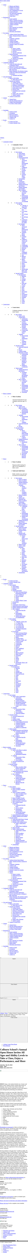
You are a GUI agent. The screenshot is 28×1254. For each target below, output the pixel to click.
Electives (24, 560)
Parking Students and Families (23, 188)
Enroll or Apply (13, 111)
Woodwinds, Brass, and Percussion (25, 270)
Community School (8, 141)
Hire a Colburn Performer (9, 1233)
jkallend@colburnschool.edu (7, 1211)
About (4, 4)
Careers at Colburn (14, 14)
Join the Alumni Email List (15, 100)
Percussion (24, 291)
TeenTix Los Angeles (17, 58)
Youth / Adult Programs (22, 546)
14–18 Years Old (20, 627)
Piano (23, 263)
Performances (6, 17)
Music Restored (13, 28)
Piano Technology (13, 59)
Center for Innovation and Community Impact (15, 64)
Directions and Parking (15, 31)
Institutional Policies (8, 1247)
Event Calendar (13, 19)
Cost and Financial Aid (18, 716)
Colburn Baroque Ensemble (16, 21)
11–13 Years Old (20, 626)
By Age (20, 204)
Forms (23, 378)
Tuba (23, 298)
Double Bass (23, 281)
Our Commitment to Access (16, 10)
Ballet (23, 552)
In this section (14, 1017)
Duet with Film (19, 834)
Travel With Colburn (17, 83)
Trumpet (24, 297)
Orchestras (24, 262)
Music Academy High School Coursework (25, 433)
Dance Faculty (22, 544)
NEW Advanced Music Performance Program (21, 592)
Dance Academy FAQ (24, 488)
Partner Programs (13, 54)
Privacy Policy (6, 1246)
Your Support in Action (18, 86)
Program (21, 429)
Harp (23, 287)
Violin (23, 301)
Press (4, 1237)
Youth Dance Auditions (24, 541)
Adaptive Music (24, 233)
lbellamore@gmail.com (5, 1217)
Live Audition (24, 340)
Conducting (25, 245)
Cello (23, 277)
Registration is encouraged (6, 1127)
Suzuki (23, 266)
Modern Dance (24, 562)
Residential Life (19, 772)
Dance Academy (23, 479)
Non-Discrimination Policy (9, 1245)
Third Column (19, 368)
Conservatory (6, 304)
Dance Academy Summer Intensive (23, 481)
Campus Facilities (13, 41)
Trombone (24, 296)
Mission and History (14, 6)
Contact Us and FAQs (14, 96)
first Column (19, 314)
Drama (23, 249)
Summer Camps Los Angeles (16, 44)
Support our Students (14, 81)
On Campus (6, 33)
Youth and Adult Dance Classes (23, 528)
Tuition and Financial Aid (22, 498)
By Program (22, 224)
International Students (25, 325)
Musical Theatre (24, 257)
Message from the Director (24, 456)
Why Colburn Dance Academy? (23, 504)
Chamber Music (24, 237)
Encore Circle (15, 89)
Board (4, 1249)
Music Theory (23, 260)
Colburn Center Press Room (10, 1044)
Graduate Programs (24, 357)
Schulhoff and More (17, 75)
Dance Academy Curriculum (23, 501)
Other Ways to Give (17, 79)
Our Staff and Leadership (15, 13)
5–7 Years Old (19, 623)
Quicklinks (5, 110)
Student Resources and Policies (23, 185)
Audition (21, 334)
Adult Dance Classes (23, 550)
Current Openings (24, 322)
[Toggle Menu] (0, 2)
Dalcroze (24, 248)
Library (11, 47)
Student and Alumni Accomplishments (20, 616)
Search (1, 998)
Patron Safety (12, 30)
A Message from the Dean (24, 193)
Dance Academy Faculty (18, 798)
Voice (23, 267)
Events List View (13, 121)
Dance (11, 26)
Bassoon (24, 276)
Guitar (23, 286)
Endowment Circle (17, 88)
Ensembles (24, 253)
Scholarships (22, 178)
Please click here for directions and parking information (13, 1200)
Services (14, 51)
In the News (12, 16)
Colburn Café (12, 40)
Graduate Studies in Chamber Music (24, 362)
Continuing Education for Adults (24, 221)
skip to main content (5, 0)
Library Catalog (16, 48)
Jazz (23, 255)
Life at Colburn (24, 437)
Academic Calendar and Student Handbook (25, 374)
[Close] (0, 106)
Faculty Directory (13, 11)
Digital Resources (16, 50)
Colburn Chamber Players (15, 23)
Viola (23, 300)
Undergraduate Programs (22, 721)
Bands (23, 171)
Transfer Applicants (24, 328)
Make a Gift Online (14, 78)
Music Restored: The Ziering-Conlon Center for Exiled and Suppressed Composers (18, 72)
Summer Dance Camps (18, 820)
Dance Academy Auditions (24, 492)
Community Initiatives (8, 62)
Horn (23, 289)
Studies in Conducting (25, 366)
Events (4, 120)
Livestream (12, 113)
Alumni (5, 98)
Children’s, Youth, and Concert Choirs (24, 241)
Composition (19, 644)
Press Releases (6, 1045)
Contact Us (12, 118)
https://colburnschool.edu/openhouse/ (15, 1177)
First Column (19, 152)
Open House (22, 153)
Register (21, 156)
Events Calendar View (14, 123)
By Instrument (22, 274)
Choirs (23, 173)
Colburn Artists (22, 351)
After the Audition (24, 343)
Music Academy (7, 393)
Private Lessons (24, 169)
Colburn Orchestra (13, 24)
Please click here (4, 1203)
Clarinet (24, 279)
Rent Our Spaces (13, 114)
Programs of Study (23, 352)
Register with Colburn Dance (22, 533)
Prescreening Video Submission (20, 709)
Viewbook (24, 392)
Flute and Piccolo (24, 284)
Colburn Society (16, 82)
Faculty (20, 180)
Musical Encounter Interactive (16, 66)
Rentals (11, 45)
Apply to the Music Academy (23, 407)
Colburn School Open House (16, 34)
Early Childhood (24, 166)
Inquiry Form (22, 154)
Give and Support (7, 76)
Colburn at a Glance (14, 9)
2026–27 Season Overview (16, 20)
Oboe (23, 290)
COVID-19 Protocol (14, 42)
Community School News (22, 182)
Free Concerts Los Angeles (16, 27)
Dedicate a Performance (18, 85)
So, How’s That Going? (15, 103)
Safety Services (13, 61)
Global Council (16, 95)
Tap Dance (24, 564)
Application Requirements (19, 698)
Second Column (19, 273)
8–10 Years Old (19, 624)
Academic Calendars (14, 38)
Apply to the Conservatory (22, 316)
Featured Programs (23, 157)
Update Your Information (15, 102)
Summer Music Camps (24, 176)
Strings (23, 265)
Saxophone (24, 294)
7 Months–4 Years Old (25, 206)
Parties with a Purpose (17, 93)
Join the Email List (14, 116)
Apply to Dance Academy (23, 484)
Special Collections (17, 52)
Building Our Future (14, 7)
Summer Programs (24, 566)
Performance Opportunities (19, 614)
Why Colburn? (22, 190)
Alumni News (12, 99)
